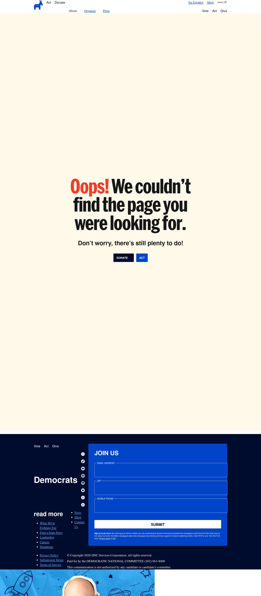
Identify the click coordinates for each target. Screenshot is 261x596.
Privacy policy (104, 538)
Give (224, 10)
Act (48, 2)
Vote (205, 10)
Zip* (99, 481)
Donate (60, 2)
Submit (158, 524)
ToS (114, 538)
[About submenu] (79, 11)
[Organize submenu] (97, 11)
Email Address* (106, 463)
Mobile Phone (105, 499)
